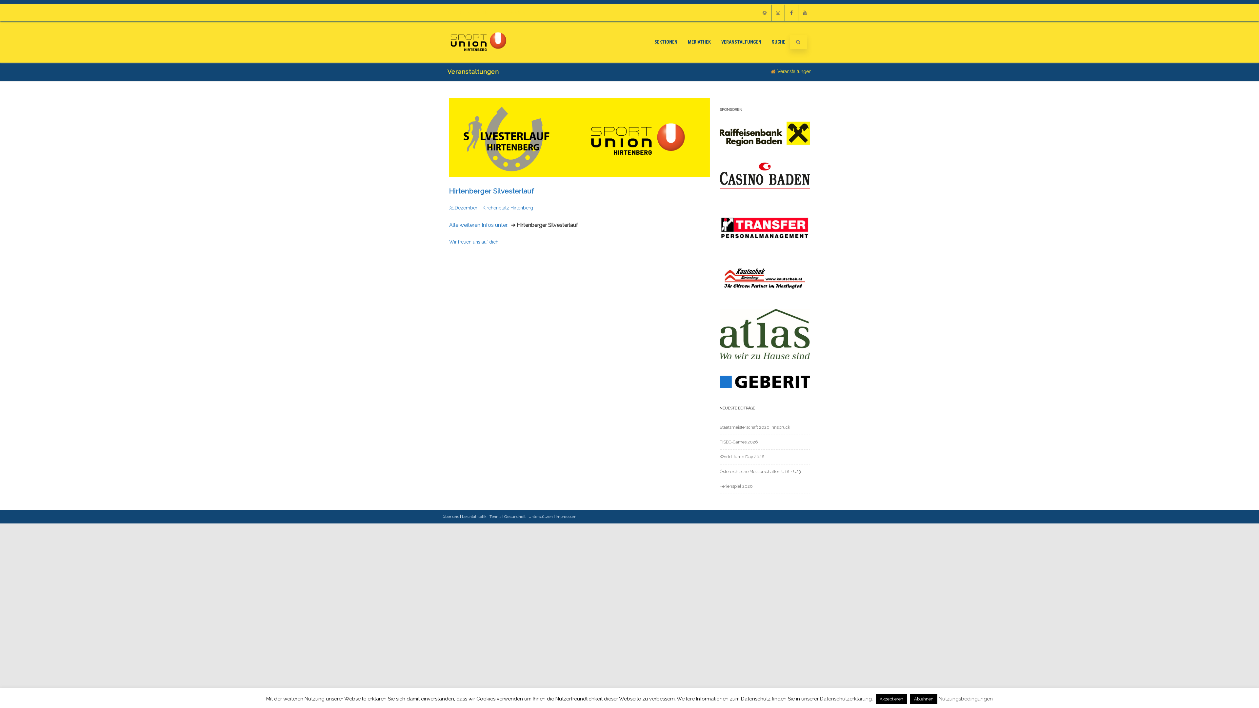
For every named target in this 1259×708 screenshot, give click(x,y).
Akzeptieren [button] (891, 699)
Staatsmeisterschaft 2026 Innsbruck (755, 427)
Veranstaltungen (525, 12)
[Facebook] (791, 13)
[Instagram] (778, 13)
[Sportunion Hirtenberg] (479, 60)
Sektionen (459, 12)
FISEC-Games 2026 (739, 442)
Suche (557, 12)
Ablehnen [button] (923, 699)
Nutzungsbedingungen (966, 699)
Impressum (566, 516)
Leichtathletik (474, 516)
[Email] (764, 13)
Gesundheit (515, 516)
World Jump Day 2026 (742, 456)
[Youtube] (804, 13)
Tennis (495, 516)
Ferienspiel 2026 (736, 486)
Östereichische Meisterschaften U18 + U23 (760, 471)
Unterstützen (541, 516)
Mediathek (487, 12)
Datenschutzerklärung (846, 699)
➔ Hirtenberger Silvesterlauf (544, 225)
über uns (451, 516)
